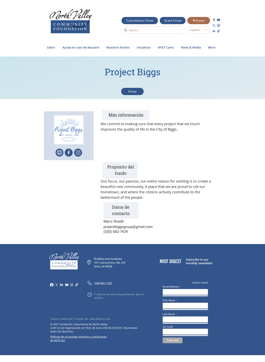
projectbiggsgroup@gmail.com (128, 227)
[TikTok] (77, 285)
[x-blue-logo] (214, 25)
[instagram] (218, 25)
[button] (82, 47)
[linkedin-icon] (214, 31)
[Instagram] (72, 285)
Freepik (79, 319)
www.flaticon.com (100, 319)
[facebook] (214, 19)
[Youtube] (67, 285)
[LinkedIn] (61, 285)
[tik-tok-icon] (218, 31)
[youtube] (218, 19)
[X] (56, 285)
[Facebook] (52, 285)
